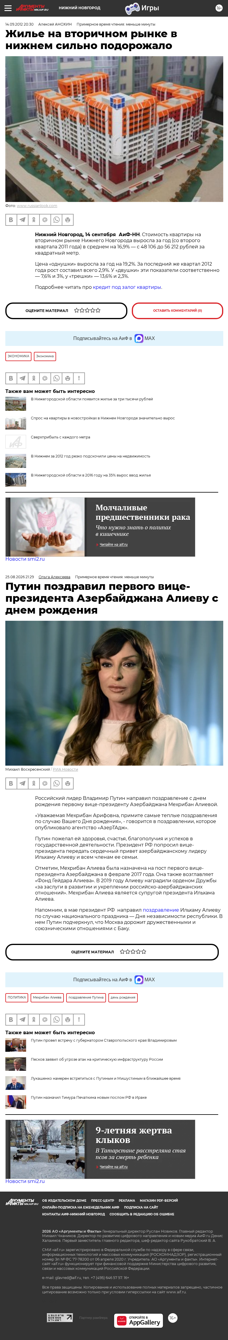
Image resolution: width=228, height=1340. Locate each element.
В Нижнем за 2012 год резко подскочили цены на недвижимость (90, 456)
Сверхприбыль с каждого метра (60, 437)
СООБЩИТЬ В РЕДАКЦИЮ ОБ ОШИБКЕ (142, 1214)
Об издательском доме (64, 1201)
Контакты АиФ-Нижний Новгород (73, 1214)
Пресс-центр (102, 1201)
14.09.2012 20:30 (19, 24)
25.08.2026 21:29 (19, 577)
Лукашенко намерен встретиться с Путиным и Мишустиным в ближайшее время (105, 1078)
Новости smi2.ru (25, 559)
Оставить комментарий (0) (177, 311)
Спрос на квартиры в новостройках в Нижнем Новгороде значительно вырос (103, 418)
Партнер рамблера (93, 1317)
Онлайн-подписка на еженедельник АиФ (80, 1207)
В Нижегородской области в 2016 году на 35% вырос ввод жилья (91, 475)
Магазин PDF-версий (159, 1201)
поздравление (161, 910)
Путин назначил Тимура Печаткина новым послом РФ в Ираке (89, 1097)
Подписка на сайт (141, 1207)
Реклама (127, 1201)
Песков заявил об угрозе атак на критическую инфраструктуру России (97, 1059)
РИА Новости (65, 769)
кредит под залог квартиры (127, 287)
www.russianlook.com (37, 205)
